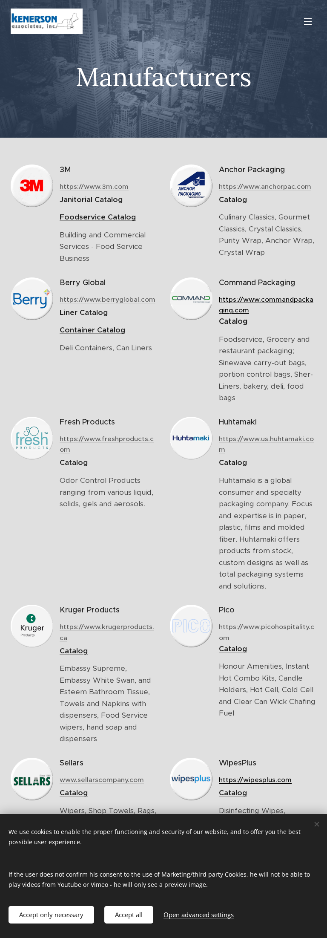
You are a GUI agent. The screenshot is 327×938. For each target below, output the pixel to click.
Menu (307, 21)
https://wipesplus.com (255, 780)
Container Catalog (92, 330)
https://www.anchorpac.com (265, 186)
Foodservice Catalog (98, 217)
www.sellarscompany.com (102, 780)
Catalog (233, 199)
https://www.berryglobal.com (107, 299)
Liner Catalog (84, 312)
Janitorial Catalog (91, 199)
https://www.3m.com (94, 186)
